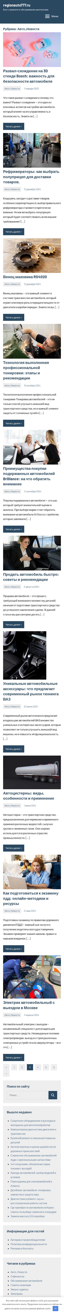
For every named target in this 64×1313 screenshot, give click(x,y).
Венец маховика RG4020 (25, 276)
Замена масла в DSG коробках (28, 1216)
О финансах (17, 1276)
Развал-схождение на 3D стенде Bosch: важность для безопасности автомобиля (28, 76)
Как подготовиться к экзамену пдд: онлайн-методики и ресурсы (30, 898)
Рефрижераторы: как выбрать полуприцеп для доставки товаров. (31, 176)
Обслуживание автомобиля (26, 1280)
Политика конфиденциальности (29, 1244)
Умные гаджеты (19, 1289)
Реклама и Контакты (22, 1248)
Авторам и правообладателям (28, 1239)
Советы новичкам (21, 1285)
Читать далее (13, 126)
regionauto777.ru (16, 5)
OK (55, 1308)
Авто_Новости (12, 88)
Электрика (17, 1293)
